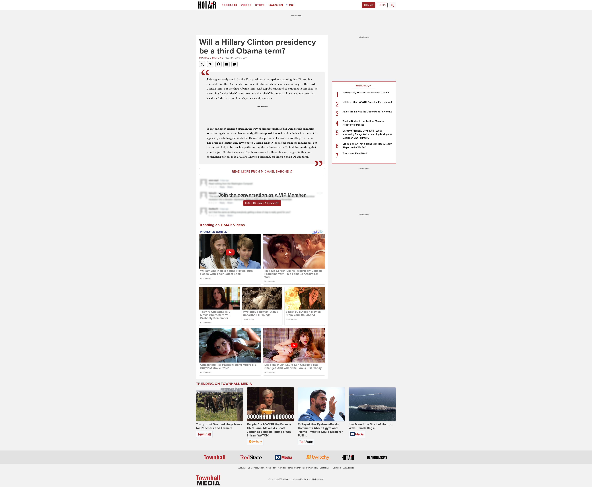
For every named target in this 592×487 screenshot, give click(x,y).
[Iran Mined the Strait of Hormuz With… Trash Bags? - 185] (372, 404)
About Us (242, 468)
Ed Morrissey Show (256, 468)
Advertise (282, 468)
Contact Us (324, 468)
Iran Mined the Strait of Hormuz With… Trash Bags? (371, 426)
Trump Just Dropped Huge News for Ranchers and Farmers (219, 426)
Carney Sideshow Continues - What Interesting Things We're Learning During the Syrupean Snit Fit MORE (367, 134)
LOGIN (382, 5)
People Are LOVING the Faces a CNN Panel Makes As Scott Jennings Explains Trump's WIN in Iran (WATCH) (269, 430)
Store (260, 5)
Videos (246, 5)
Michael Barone (212, 58)
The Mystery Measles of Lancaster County (366, 92)
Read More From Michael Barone (261, 171)
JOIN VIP (368, 5)
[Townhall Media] (208, 480)
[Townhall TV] (276, 5)
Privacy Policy (312, 468)
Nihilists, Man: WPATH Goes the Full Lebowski (368, 102)
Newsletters (271, 468)
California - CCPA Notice (343, 468)
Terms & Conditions (296, 468)
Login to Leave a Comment (262, 203)
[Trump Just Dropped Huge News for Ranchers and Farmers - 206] (219, 404)
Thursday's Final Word (355, 153)
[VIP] (290, 5)
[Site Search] (392, 5)
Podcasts (229, 5)
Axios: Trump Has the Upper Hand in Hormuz (367, 111)
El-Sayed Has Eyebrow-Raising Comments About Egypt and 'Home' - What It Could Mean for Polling (320, 430)
